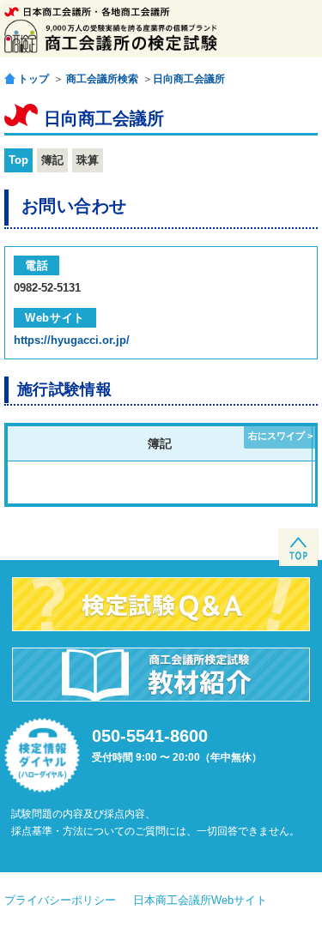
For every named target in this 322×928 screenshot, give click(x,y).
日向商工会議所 (189, 79)
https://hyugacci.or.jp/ (72, 340)
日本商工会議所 (87, 11)
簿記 (52, 160)
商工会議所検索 (102, 79)
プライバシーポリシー (60, 900)
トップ (33, 78)
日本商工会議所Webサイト (200, 900)
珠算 (87, 160)
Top (18, 160)
